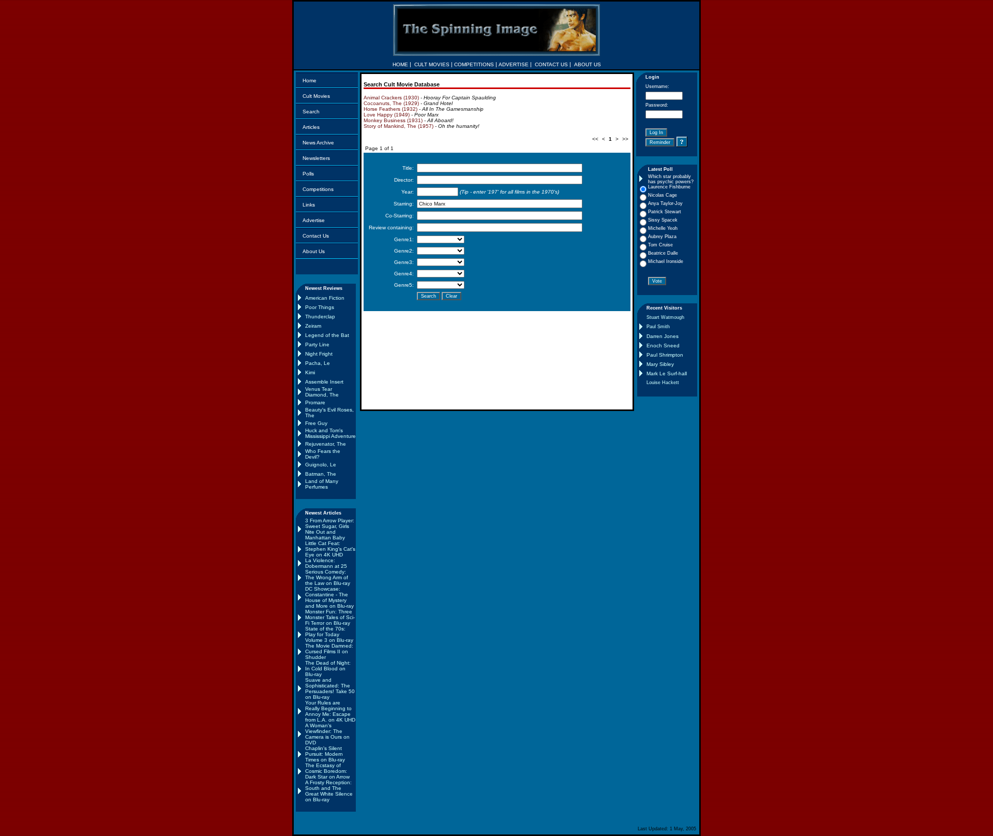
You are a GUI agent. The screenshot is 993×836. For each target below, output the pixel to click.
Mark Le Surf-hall (666, 373)
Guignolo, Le (320, 464)
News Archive (318, 142)
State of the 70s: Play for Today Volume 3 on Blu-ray (329, 634)
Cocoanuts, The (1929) (391, 103)
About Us (314, 251)
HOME (400, 64)
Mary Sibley (660, 364)
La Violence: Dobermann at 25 (326, 563)
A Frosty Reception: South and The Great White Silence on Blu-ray (329, 791)
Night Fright (319, 354)
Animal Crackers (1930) (391, 97)
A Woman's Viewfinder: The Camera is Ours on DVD (327, 734)
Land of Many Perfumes (321, 484)
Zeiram (313, 326)
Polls (308, 174)
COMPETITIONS (474, 64)
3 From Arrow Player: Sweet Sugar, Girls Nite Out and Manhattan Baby (329, 529)
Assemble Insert (324, 382)
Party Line (317, 344)
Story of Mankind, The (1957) (398, 126)
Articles (311, 127)
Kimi (310, 372)
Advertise (314, 220)
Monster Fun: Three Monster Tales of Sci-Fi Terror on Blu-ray (330, 617)
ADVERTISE (514, 64)
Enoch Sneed (663, 345)
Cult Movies (316, 96)
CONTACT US (551, 64)
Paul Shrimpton (664, 355)
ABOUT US (587, 64)
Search (311, 111)
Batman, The (320, 474)
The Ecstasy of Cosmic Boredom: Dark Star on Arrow (327, 771)
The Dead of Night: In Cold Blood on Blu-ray (328, 668)
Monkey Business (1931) (393, 120)
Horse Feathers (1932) (390, 109)
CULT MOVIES (431, 64)
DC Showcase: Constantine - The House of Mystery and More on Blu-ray (329, 597)
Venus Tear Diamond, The (322, 392)
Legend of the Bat (327, 335)
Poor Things (319, 307)
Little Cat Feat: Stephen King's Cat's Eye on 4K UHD (330, 549)
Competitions (318, 189)
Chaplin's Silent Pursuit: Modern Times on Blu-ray (325, 753)
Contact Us (316, 236)
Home (310, 80)
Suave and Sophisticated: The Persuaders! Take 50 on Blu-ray (330, 688)
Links (309, 205)
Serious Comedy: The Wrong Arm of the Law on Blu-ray (327, 577)
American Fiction (324, 298)
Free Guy (316, 423)
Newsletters (316, 158)
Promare (315, 402)
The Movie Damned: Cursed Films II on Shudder (329, 651)
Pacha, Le (317, 363)
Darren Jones (662, 336)
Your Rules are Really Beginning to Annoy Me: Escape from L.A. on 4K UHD (330, 711)
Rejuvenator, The (325, 444)
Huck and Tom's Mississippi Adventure (330, 433)
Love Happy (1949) (387, 115)
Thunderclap (320, 316)
